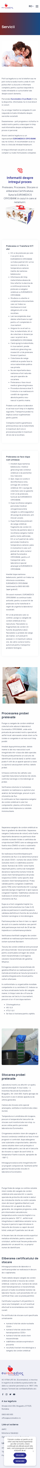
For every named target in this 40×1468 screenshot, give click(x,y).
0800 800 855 (7, 1414)
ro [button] (30, 6)
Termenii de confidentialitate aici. (22, 1388)
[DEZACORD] (33, 1451)
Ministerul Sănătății (10, 1433)
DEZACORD (20, 1461)
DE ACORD (20, 1455)
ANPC (4, 1429)
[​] (37, 6)
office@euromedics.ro (11, 1418)
